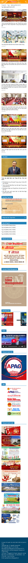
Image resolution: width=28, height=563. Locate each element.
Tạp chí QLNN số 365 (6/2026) (8, 231)
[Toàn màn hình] (24, 346)
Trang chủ (3, 5)
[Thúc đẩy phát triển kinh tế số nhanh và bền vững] (14, 37)
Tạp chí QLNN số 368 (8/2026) (11, 210)
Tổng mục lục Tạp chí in (8, 217)
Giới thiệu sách (6, 310)
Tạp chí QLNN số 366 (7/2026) (8, 229)
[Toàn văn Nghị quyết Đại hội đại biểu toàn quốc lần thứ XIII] (14, 142)
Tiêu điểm (4, 156)
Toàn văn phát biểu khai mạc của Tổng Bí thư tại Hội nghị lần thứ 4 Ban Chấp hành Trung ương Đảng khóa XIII (14, 24)
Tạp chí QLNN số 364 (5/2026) (8, 234)
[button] (2, 2)
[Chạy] (3, 346)
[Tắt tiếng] (22, 346)
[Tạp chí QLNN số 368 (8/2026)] (14, 206)
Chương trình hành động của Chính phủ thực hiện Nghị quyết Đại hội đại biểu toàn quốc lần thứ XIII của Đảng (14, 64)
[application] (14, 341)
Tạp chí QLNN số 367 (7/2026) (8, 227)
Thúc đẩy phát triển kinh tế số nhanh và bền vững (12, 44)
